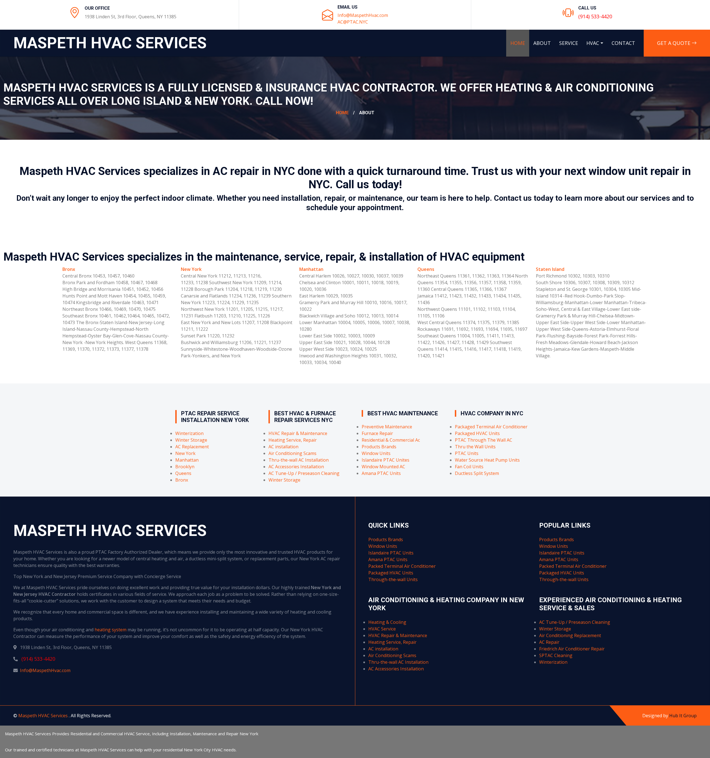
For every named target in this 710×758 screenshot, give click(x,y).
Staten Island (550, 269)
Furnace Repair (377, 433)
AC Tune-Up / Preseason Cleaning (303, 473)
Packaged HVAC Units (477, 433)
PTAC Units (466, 453)
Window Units (376, 453)
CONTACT (623, 43)
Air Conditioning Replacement (570, 635)
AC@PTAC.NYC (353, 22)
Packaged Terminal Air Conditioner (491, 427)
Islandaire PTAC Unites (385, 460)
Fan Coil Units (469, 467)
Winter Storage (191, 440)
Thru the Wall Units (475, 447)
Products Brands (379, 447)
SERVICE (568, 43)
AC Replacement (192, 447)
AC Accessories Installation (296, 467)
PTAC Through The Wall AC (483, 440)
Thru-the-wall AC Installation (298, 460)
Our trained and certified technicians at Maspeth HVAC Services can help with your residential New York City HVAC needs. (121, 749)
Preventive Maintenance (387, 427)
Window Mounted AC (383, 467)
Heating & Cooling (387, 622)
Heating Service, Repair (292, 440)
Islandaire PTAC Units (391, 553)
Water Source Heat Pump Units (487, 460)
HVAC (592, 43)
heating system (110, 630)
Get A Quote (674, 43)
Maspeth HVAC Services (43, 716)
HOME (517, 43)
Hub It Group (683, 716)
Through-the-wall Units (393, 579)
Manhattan (311, 269)
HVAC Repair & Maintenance (297, 433)
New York (191, 269)
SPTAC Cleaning (555, 655)
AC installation (283, 447)
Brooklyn (184, 467)
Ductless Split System (477, 473)
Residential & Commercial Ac (391, 440)
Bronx (68, 269)
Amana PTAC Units (381, 473)
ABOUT (542, 43)
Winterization (189, 433)
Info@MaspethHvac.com (363, 15)
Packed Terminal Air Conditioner (402, 566)
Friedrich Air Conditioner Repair (572, 649)
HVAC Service (382, 629)
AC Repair (549, 642)
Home (342, 112)
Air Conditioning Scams (292, 453)
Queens (425, 269)
